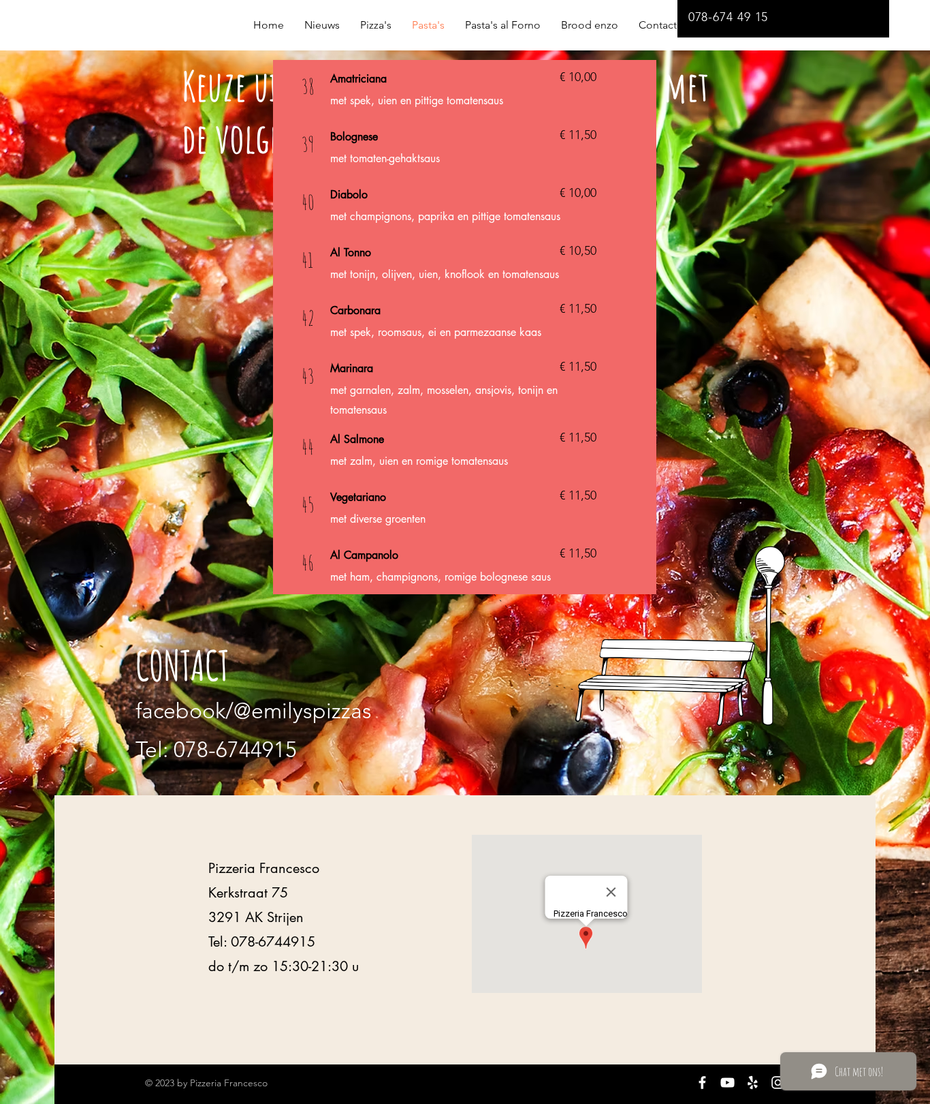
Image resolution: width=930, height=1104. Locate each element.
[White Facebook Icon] (702, 1082)
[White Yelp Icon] (752, 1082)
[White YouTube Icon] (727, 1082)
